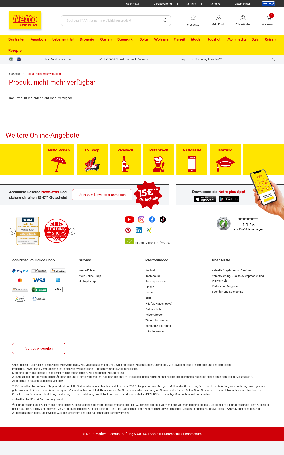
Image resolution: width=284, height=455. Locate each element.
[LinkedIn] (139, 230)
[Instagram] (141, 219)
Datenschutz (153, 309)
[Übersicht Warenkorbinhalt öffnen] (278, 20)
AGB (148, 298)
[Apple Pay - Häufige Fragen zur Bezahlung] (58, 289)
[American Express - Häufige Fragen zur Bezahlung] (58, 280)
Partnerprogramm (156, 281)
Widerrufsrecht (154, 314)
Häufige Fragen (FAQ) (158, 303)
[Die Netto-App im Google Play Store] (230, 199)
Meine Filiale (87, 270)
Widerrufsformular (156, 320)
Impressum (152, 276)
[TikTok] (163, 219)
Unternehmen (243, 3)
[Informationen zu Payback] (268, 3)
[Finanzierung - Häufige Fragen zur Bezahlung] (39, 289)
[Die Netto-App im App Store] (205, 199)
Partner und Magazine (225, 286)
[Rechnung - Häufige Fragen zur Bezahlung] (58, 271)
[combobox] (110, 21)
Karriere (191, 3)
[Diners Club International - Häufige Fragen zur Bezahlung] (39, 298)
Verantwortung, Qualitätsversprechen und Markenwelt (238, 278)
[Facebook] (152, 219)
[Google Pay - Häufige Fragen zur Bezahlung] (20, 298)
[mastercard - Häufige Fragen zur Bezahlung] (20, 280)
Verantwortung (163, 3)
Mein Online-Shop (90, 276)
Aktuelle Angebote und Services (232, 270)
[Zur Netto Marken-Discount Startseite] (20, 18)
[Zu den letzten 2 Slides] (12, 231)
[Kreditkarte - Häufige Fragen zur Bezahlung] (20, 289)
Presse (149, 287)
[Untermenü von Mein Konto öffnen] (228, 20)
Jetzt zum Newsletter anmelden (102, 195)
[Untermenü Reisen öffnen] (278, 39)
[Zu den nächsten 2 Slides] (72, 231)
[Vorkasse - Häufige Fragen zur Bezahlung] (39, 271)
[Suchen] (165, 21)
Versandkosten (94, 364)
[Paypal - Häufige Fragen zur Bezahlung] (20, 271)
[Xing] (149, 230)
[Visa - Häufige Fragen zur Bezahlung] (39, 280)
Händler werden (155, 331)
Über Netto (132, 3)
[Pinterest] (128, 230)
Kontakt (215, 3)
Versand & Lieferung (158, 325)
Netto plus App (88, 281)
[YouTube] (129, 219)
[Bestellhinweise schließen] (273, 59)
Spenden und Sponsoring (227, 291)
